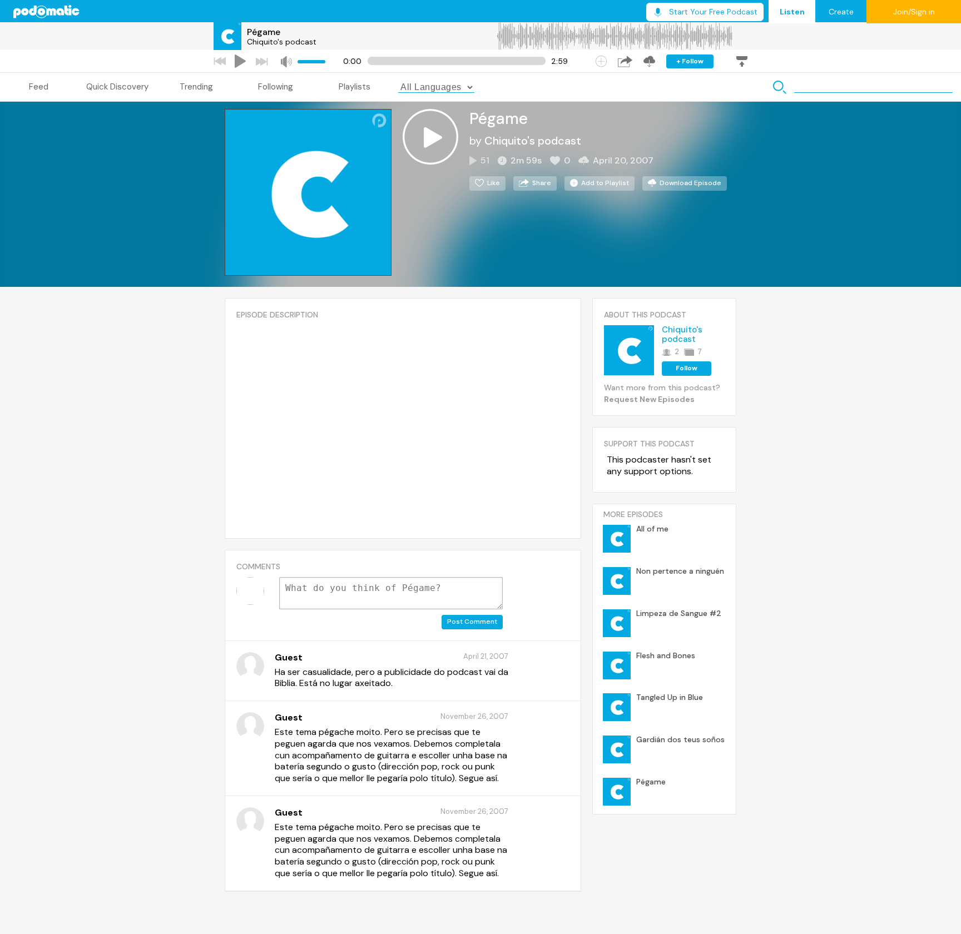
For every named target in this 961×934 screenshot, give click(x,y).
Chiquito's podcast (281, 42)
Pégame (263, 32)
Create (841, 12)
